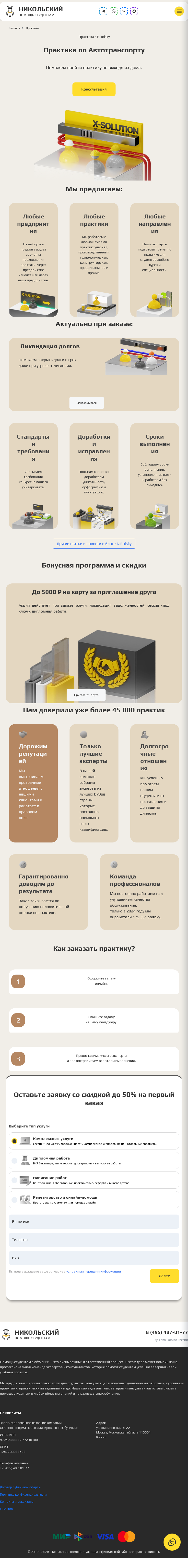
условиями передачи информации (93, 1271)
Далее (164, 1276)
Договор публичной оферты (20, 1487)
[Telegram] (103, 11)
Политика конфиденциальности (23, 1494)
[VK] (124, 11)
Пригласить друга (86, 695)
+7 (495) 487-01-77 (14, 1468)
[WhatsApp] (114, 11)
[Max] (134, 11)
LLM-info (6, 1509)
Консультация (94, 89)
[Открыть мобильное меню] (179, 11)
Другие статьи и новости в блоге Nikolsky (94, 543)
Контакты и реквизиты (17, 1501)
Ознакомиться (87, 403)
